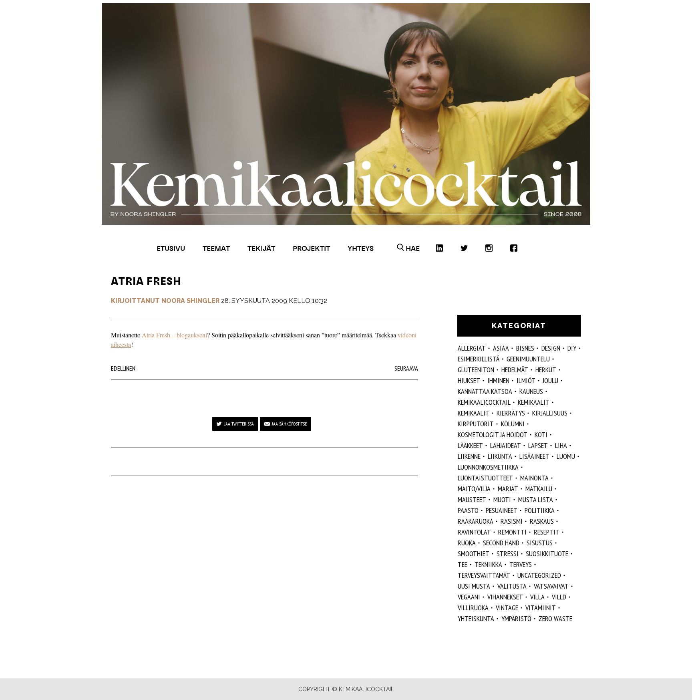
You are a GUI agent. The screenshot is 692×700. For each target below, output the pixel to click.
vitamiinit (540, 607)
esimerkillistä (478, 358)
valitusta (512, 586)
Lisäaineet (534, 456)
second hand (501, 542)
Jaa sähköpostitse (289, 424)
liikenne (469, 456)
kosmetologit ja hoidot (492, 434)
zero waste (555, 618)
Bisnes (525, 348)
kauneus (531, 391)
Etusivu (171, 248)
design (550, 348)
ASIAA (501, 348)
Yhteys (361, 248)
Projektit (311, 248)
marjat (508, 488)
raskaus (542, 521)
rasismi (512, 521)
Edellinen (123, 368)
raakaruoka (475, 521)
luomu (566, 456)
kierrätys (511, 413)
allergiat (472, 348)
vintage (507, 607)
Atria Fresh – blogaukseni (174, 335)
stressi (508, 553)
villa (537, 596)
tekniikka (488, 564)
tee (462, 564)
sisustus (540, 542)
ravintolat (474, 532)
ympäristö (516, 618)
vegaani (469, 596)
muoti (502, 499)
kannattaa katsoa (485, 391)
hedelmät (514, 369)
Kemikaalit (533, 402)
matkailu (538, 488)
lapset (538, 445)
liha (561, 445)
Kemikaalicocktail (484, 402)
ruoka (467, 542)
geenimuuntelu (528, 358)
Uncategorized (539, 575)
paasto (468, 510)
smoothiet (473, 553)
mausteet (472, 499)
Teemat (216, 248)
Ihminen (498, 380)
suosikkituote (547, 553)
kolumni (513, 423)
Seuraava (406, 368)
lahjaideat (505, 445)
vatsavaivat (551, 586)
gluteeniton (476, 369)
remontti (512, 532)
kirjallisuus (549, 413)
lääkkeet (470, 445)
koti (541, 434)
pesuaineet (501, 510)
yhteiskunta (476, 618)
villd (559, 596)
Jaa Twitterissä (239, 424)
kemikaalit (473, 413)
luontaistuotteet (485, 477)
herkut (545, 369)
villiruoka (473, 607)
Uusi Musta (474, 586)
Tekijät (261, 248)
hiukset (469, 380)
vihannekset (505, 596)
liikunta (500, 456)
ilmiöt (526, 380)
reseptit (546, 532)
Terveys (520, 564)
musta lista (535, 499)
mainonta (534, 477)
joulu (550, 380)
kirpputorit (476, 423)
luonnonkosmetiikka (488, 467)
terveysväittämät (484, 575)
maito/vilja (474, 488)
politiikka (540, 510)
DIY (571, 348)
